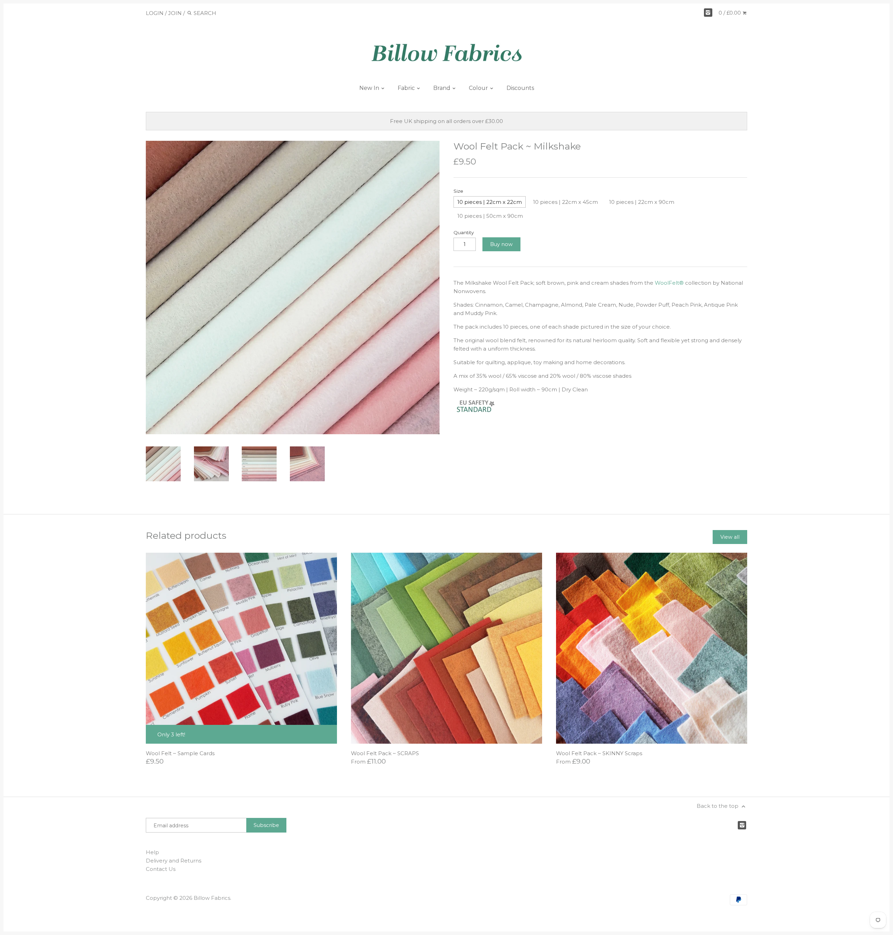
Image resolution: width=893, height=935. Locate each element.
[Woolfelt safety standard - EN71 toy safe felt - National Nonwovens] (481, 412)
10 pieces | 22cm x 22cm (489, 202)
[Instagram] (708, 12)
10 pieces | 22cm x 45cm (565, 202)
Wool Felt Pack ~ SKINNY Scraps (599, 753)
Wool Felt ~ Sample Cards (180, 753)
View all (730, 537)
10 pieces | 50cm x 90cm (490, 216)
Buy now (501, 244)
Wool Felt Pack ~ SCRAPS (385, 753)
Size (458, 191)
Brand (442, 88)
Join (175, 13)
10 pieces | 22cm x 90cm (641, 202)
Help (152, 852)
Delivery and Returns (173, 860)
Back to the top (718, 806)
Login (155, 13)
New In (370, 88)
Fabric (407, 88)
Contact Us (160, 869)
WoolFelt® (669, 282)
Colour (479, 88)
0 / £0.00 (730, 12)
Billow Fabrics (212, 898)
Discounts (520, 88)
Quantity (463, 232)
